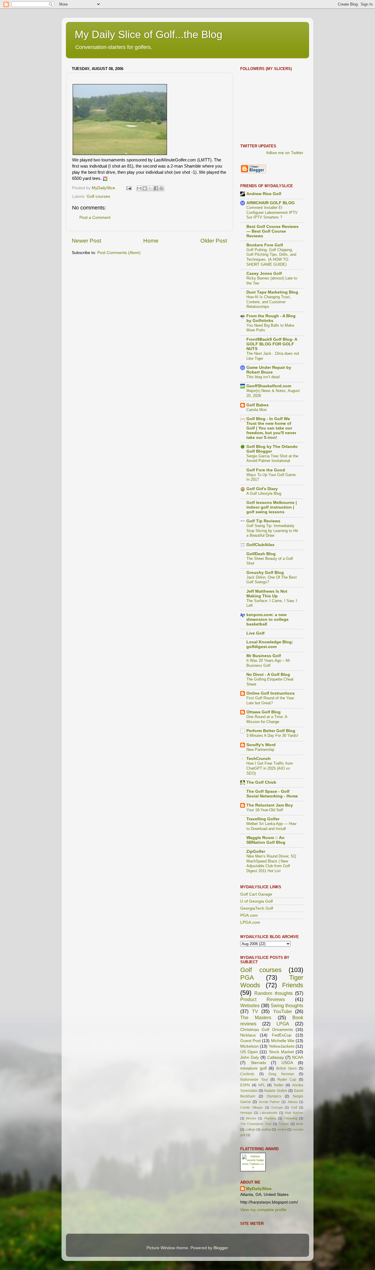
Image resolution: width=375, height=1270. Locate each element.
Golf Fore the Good (265, 470)
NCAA (297, 1057)
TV (255, 1011)
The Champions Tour (256, 1124)
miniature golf (253, 1068)
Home (150, 241)
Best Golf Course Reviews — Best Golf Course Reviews (272, 231)
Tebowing (290, 1118)
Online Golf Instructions (270, 693)
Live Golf (255, 633)
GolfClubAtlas (260, 545)
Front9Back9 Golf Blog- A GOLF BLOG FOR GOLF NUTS (271, 344)
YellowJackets (281, 1046)
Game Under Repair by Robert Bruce (268, 369)
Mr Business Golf (263, 656)
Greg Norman (281, 1074)
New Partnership (260, 749)
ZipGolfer (255, 851)
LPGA (283, 1023)
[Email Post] (128, 188)
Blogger (221, 1248)
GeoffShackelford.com (268, 386)
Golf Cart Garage (256, 894)
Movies (251, 1118)
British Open (286, 1068)
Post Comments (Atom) (119, 252)
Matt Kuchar (294, 1112)
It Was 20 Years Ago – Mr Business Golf (268, 663)
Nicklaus (248, 1035)
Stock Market (281, 1052)
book (299, 1124)
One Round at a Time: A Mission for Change (266, 719)
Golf (294, 1107)
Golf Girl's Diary (262, 489)
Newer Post (86, 241)
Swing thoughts (287, 1005)
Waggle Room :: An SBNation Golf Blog (265, 840)
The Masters (255, 1017)
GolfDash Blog (261, 554)
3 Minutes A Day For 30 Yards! (272, 735)
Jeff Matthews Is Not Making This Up (266, 593)
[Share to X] (150, 188)
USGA (287, 1063)
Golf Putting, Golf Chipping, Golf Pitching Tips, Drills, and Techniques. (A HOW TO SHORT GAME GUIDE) (271, 257)
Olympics (274, 1096)
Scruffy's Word (261, 745)
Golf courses (98, 196)
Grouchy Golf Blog (265, 572)
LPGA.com (250, 922)
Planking (270, 1118)
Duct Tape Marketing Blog (272, 292)
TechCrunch (258, 758)
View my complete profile (263, 1210)
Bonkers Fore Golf (264, 245)
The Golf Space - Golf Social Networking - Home (272, 793)
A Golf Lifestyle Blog (263, 493)
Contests (247, 1074)
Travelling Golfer (262, 819)
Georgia (277, 1107)
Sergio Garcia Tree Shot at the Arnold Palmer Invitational (272, 458)
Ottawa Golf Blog (263, 712)
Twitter (278, 1085)
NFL (261, 1085)
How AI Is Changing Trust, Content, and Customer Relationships (268, 302)
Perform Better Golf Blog (270, 731)
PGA (247, 977)
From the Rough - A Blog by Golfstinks (271, 318)
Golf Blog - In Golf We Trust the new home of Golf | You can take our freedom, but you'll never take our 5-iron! (271, 428)
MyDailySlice (259, 1189)
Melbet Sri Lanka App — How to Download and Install (271, 826)
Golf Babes (257, 405)
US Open (249, 1052)
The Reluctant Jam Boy (269, 805)
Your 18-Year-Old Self (264, 810)
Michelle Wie (282, 1041)
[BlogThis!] (145, 188)
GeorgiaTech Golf (256, 908)
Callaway (275, 1057)
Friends (292, 985)
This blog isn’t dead (262, 377)
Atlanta (292, 1102)
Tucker (284, 1124)
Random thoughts (273, 993)
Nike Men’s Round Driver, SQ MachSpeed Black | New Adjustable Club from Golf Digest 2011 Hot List (271, 863)
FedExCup (282, 1035)
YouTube (282, 1011)
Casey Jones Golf (264, 273)
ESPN (245, 1085)
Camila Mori (256, 410)
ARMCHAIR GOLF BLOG (270, 203)
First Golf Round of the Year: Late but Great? (270, 700)
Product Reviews (262, 999)
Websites (250, 1005)
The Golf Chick (261, 782)
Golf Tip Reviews (263, 521)
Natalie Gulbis (275, 1091)
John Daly (249, 1057)
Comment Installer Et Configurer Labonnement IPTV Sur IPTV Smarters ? (272, 212)
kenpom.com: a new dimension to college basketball (267, 619)
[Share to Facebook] (156, 188)
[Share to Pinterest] (161, 188)
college (250, 1129)
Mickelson (249, 1046)
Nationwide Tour (254, 1080)
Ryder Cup (286, 1080)
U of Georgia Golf (256, 901)
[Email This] (139, 188)
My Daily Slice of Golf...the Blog (148, 34)
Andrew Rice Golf (263, 194)
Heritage (246, 1112)
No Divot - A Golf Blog (268, 674)
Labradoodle (268, 1112)
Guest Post (250, 1041)
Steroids (258, 1063)
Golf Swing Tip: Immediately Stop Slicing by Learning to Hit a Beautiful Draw (272, 531)
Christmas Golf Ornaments (266, 1029)
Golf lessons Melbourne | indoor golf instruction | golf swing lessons (271, 507)
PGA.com (249, 915)
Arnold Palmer (269, 1102)
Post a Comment (94, 217)
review (282, 1129)
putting (266, 1129)
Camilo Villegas (251, 1107)
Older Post (213, 241)
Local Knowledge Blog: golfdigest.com (269, 644)
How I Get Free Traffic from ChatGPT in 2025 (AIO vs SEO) (269, 768)
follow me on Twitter (284, 153)
